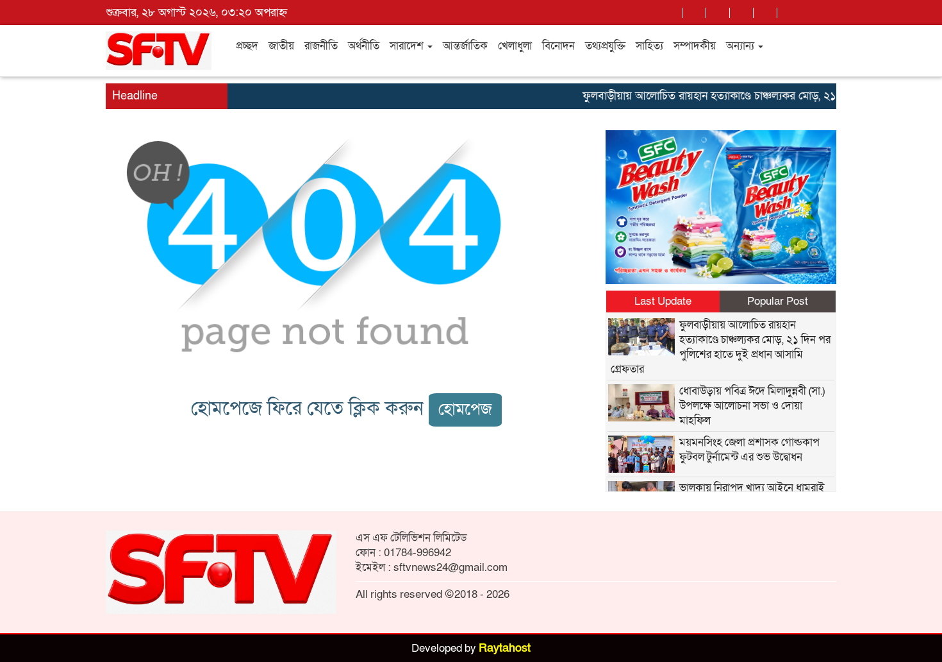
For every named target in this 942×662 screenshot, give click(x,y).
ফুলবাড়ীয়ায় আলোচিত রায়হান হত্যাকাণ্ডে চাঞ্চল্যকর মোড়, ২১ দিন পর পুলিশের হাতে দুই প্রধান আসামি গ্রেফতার (720, 347)
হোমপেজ (465, 409)
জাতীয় (281, 45)
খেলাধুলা (515, 45)
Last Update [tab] (662, 301)
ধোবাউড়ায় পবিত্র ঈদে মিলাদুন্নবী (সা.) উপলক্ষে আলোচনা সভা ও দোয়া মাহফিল (752, 406)
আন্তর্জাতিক (465, 45)
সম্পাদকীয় (694, 45)
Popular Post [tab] (777, 301)
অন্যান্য (741, 45)
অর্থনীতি (363, 45)
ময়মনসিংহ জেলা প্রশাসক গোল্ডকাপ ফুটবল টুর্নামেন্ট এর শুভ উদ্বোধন (749, 449)
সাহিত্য (649, 45)
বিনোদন (558, 45)
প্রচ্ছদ (247, 45)
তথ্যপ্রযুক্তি (605, 45)
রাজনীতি (321, 45)
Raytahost (505, 648)
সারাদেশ (408, 45)
